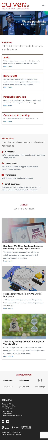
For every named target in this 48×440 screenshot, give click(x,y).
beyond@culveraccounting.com (13, 415)
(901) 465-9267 (7, 413)
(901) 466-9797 (8, 411)
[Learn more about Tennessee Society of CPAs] (26, 427)
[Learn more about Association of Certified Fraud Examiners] (15, 427)
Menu (44, 5)
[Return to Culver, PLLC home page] (15, 6)
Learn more (7, 66)
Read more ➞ (24, 261)
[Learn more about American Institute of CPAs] (5, 427)
